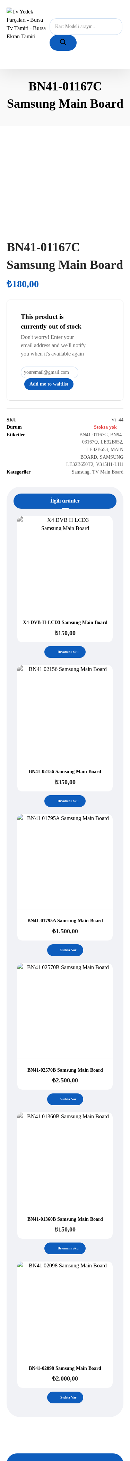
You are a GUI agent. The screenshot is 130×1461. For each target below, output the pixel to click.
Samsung (80, 472)
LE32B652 (111, 442)
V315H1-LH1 (109, 464)
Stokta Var (68, 950)
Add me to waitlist (48, 384)
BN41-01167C (93, 434)
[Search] (63, 43)
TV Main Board (107, 472)
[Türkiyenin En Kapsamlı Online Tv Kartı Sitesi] (28, 24)
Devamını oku (68, 652)
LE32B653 (97, 449)
